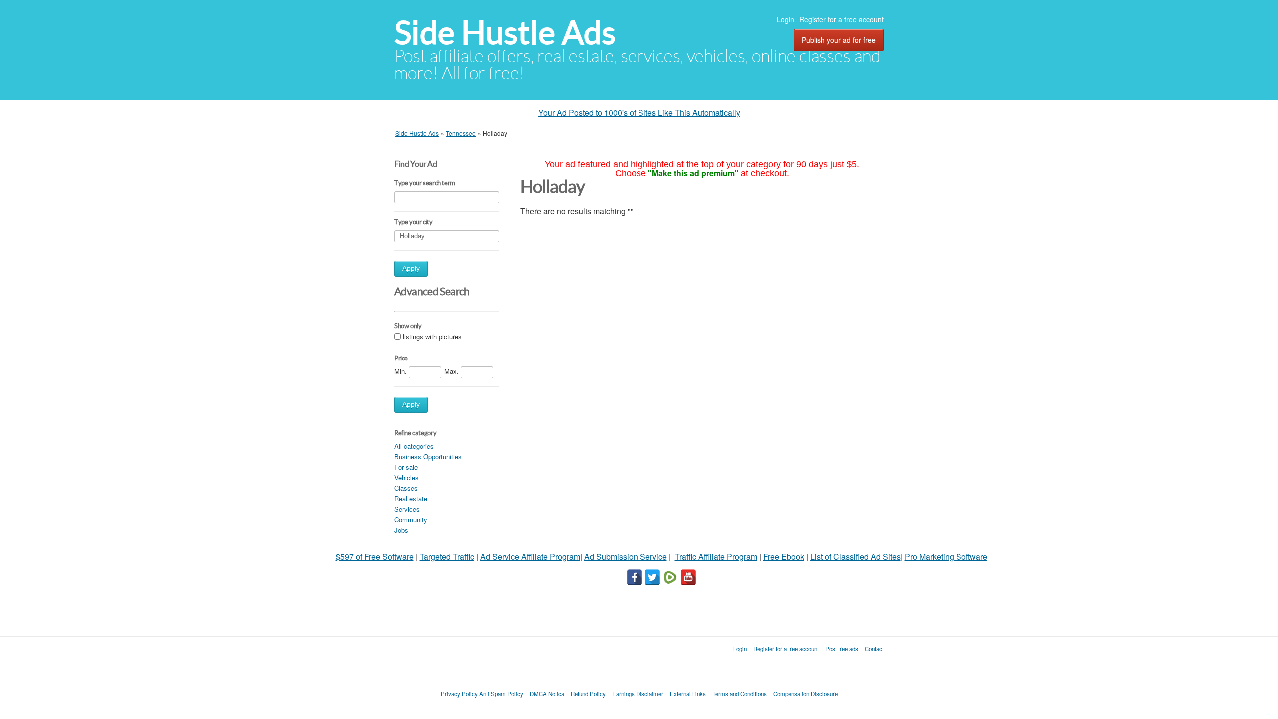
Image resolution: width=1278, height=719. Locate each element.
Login (785, 19)
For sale (406, 467)
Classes (406, 488)
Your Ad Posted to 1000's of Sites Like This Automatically (639, 112)
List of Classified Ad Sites (855, 556)
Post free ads (841, 649)
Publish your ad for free (839, 40)
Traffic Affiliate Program (716, 556)
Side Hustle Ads (505, 32)
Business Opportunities (428, 456)
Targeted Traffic (447, 556)
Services (407, 509)
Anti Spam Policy (501, 694)
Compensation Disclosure (805, 694)
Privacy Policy (459, 694)
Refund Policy (588, 694)
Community (410, 519)
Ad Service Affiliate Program (530, 556)
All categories (414, 446)
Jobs (401, 530)
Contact (874, 649)
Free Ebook (783, 556)
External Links (688, 694)
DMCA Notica (547, 694)
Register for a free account (841, 19)
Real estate (410, 498)
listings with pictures (432, 336)
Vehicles (406, 477)
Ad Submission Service (625, 556)
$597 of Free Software (375, 556)
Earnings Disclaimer (637, 694)
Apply (411, 268)
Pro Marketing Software (946, 556)
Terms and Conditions (739, 694)
